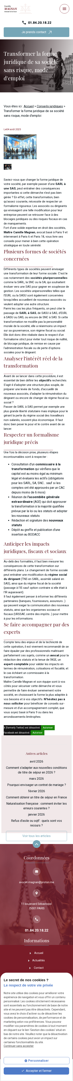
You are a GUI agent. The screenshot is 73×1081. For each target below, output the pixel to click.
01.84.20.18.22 (39, 23)
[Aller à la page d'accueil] (18, 9)
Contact (38, 967)
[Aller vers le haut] (36, 844)
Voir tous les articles (36, 836)
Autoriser (48, 727)
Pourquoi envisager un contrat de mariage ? (36, 785)
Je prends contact (35, 32)
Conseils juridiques (50, 106)
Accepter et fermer (38, 1071)
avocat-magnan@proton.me (36, 882)
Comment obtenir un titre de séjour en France (36, 797)
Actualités (38, 960)
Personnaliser (38, 1060)
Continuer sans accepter (19, 1045)
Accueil (29, 106)
